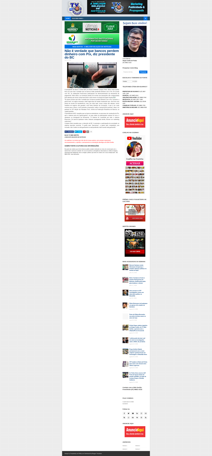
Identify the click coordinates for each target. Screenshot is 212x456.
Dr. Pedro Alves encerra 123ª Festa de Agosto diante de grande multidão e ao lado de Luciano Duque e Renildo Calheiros (137, 376)
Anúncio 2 (137, 445)
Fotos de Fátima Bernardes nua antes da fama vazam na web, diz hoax (137, 316)
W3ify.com (81, 453)
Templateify (73, 453)
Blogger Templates (97, 453)
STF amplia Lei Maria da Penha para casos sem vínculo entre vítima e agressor (138, 363)
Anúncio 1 (125, 445)
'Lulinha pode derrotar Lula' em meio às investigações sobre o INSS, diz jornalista (137, 339)
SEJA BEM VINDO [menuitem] (77, 18)
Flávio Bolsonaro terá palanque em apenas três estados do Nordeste (138, 305)
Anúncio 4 (137, 449)
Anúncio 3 (125, 449)
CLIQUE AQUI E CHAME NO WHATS (128, 402)
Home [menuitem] (68, 18)
